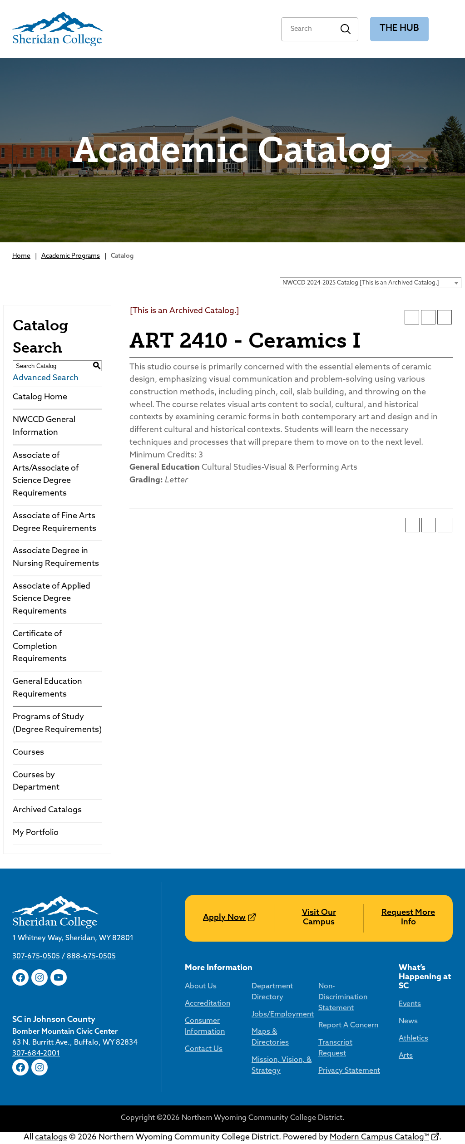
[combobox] (370, 282)
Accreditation (207, 1003)
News (408, 1021)
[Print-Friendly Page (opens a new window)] (428, 317)
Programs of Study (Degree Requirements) (57, 723)
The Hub (399, 28)
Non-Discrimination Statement (342, 997)
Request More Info (408, 918)
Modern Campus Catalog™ (379, 1138)
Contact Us (204, 1049)
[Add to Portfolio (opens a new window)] (412, 317)
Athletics (413, 1038)
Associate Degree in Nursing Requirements (56, 557)
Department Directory (272, 992)
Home (21, 256)
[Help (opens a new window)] (444, 317)
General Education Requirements (47, 688)
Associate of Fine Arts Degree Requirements (54, 522)
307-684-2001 (36, 1053)
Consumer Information (205, 1026)
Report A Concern (348, 1025)
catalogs (51, 1138)
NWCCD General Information (44, 426)
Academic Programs (70, 256)
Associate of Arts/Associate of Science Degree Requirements (46, 475)
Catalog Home (40, 397)
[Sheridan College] (58, 29)
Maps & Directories (270, 1037)
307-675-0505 (36, 956)
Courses (28, 753)
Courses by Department (36, 781)
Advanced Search (46, 378)
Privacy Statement (349, 1071)
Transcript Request (335, 1048)
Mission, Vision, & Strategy (282, 1065)
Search (345, 29)
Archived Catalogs (47, 810)
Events (410, 1004)
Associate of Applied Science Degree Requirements (51, 599)
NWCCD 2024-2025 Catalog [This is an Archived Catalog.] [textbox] (360, 283)
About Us (201, 986)
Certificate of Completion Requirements (40, 646)
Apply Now (224, 918)
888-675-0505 (91, 956)
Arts (406, 1056)
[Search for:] (307, 29)
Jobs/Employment (283, 1014)
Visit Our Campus (319, 918)
